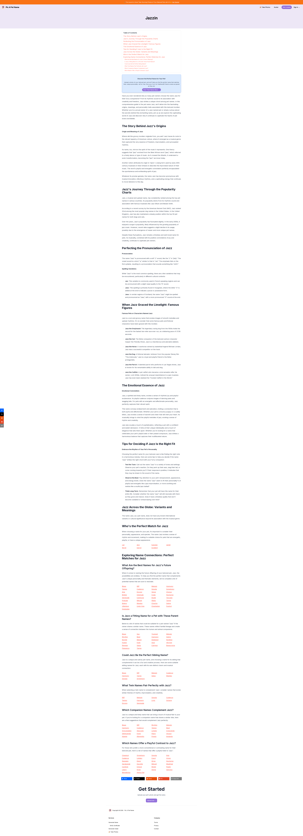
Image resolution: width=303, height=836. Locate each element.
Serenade (125, 598)
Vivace (168, 734)
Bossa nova (170, 645)
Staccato (140, 731)
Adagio (124, 736)
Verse (154, 592)
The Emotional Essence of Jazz (135, 47)
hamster (155, 545)
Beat (138, 637)
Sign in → (297, 7)
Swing (168, 603)
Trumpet (155, 634)
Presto (154, 736)
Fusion (124, 643)
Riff (138, 586)
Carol (154, 758)
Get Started (175, 2)
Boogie (124, 640)
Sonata (154, 589)
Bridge (124, 595)
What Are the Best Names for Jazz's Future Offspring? (139, 59)
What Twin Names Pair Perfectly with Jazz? (136, 66)
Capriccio (140, 598)
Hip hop (169, 643)
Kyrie (139, 770)
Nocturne (169, 595)
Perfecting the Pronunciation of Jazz (136, 41)
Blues (124, 586)
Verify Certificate (115, 825)
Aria (123, 592)
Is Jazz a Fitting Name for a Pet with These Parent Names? (140, 61)
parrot (139, 548)
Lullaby (139, 758)
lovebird (155, 548)
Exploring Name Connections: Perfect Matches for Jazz (144, 57)
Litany (124, 770)
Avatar (276, 7)
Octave (169, 700)
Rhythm (125, 637)
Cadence (140, 589)
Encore (139, 592)
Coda (154, 595)
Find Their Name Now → (151, 90)
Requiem (125, 761)
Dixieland (155, 640)
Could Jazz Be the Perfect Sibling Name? (135, 64)
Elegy (139, 761)
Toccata (169, 598)
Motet (154, 767)
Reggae (125, 645)
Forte (139, 734)
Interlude (140, 595)
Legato (154, 731)
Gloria (154, 770)
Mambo (139, 603)
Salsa (139, 645)
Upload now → (151, 800)
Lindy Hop (140, 606)
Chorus (169, 592)
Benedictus (126, 772)
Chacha (154, 603)
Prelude (125, 601)
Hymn (168, 758)
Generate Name (113, 822)
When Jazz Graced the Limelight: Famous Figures (141, 44)
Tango (168, 601)
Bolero (124, 603)
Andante (169, 736)
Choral (139, 767)
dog (138, 545)
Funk (138, 643)
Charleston (156, 606)
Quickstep (125, 609)
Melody (154, 586)
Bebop (139, 640)
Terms (156, 822)
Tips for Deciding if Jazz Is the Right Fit (137, 49)
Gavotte (140, 764)
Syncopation (126, 731)
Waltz (154, 601)
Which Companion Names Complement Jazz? (136, 68)
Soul (153, 643)
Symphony (170, 589)
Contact (156, 829)
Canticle (125, 767)
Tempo (124, 589)
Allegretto (140, 736)
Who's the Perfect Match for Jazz (136, 54)
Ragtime (169, 640)
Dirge (154, 761)
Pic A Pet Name (129, 810)
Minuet (139, 601)
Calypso (155, 645)
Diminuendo (126, 734)
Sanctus (169, 770)
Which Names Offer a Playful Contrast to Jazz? (137, 70)
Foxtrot (169, 606)
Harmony (169, 586)
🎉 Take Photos (265, 7)
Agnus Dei (140, 772)
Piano (154, 734)
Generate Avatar (113, 829)
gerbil (168, 545)
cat (123, 545)
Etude (154, 598)
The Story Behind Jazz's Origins (135, 36)
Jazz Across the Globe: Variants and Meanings (140, 52)
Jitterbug (125, 606)
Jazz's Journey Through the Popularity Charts (140, 39)
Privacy (156, 825)
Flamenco (125, 648)
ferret (124, 548)
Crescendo (170, 731)
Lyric (153, 700)
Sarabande (126, 764)
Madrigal (169, 764)
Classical (125, 755)
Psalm (168, 767)
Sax (138, 634)
